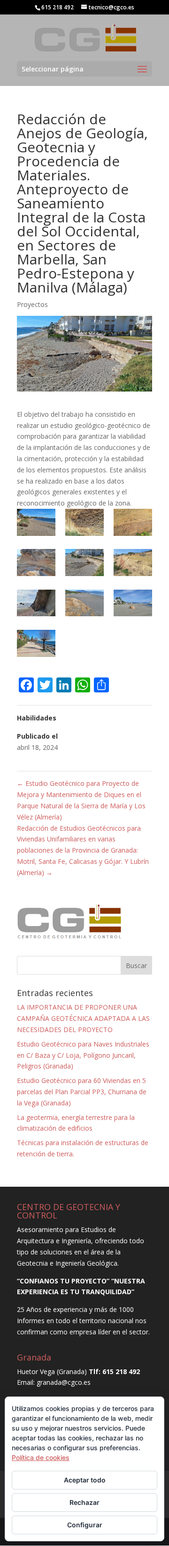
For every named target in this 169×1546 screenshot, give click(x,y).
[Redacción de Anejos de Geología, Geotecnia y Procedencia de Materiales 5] (84, 564)
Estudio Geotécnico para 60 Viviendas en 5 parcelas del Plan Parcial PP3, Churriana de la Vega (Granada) (81, 1091)
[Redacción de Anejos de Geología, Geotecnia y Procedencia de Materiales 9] (133, 605)
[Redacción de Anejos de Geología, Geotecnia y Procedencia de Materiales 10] (36, 645)
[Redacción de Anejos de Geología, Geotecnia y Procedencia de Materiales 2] (84, 524)
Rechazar (84, 1502)
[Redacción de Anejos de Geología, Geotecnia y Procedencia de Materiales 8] (84, 605)
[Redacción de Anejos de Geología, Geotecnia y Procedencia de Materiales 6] (133, 564)
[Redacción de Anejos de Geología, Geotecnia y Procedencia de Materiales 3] (133, 524)
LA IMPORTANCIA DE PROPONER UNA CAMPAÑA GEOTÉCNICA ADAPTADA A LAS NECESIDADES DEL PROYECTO (83, 1018)
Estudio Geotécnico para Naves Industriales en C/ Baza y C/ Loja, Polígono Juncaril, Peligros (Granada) (83, 1055)
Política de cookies (40, 1457)
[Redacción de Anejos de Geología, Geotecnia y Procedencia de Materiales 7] (36, 605)
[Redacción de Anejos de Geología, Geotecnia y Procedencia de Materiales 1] (36, 524)
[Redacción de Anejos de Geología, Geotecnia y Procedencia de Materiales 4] (36, 564)
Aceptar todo (85, 1480)
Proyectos (32, 304)
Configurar (84, 1525)
